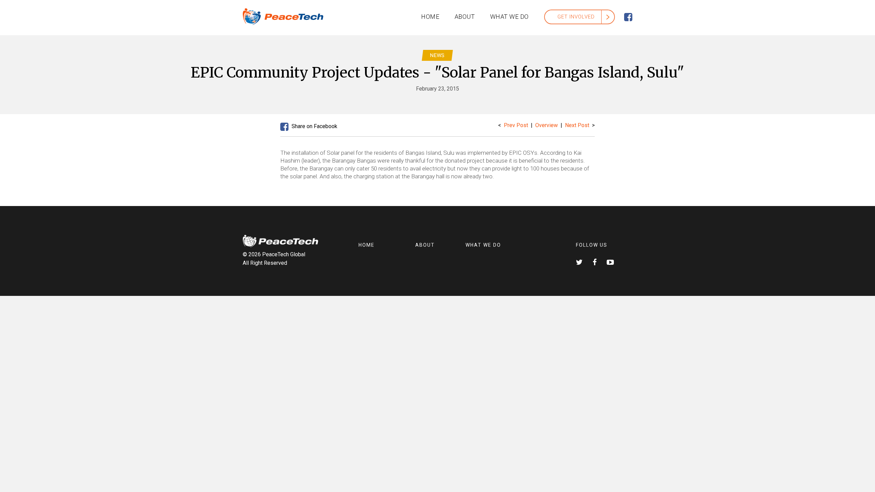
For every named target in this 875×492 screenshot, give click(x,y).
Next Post (577, 125)
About (465, 16)
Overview (547, 125)
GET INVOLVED (576, 17)
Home (430, 16)
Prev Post (516, 125)
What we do (509, 16)
